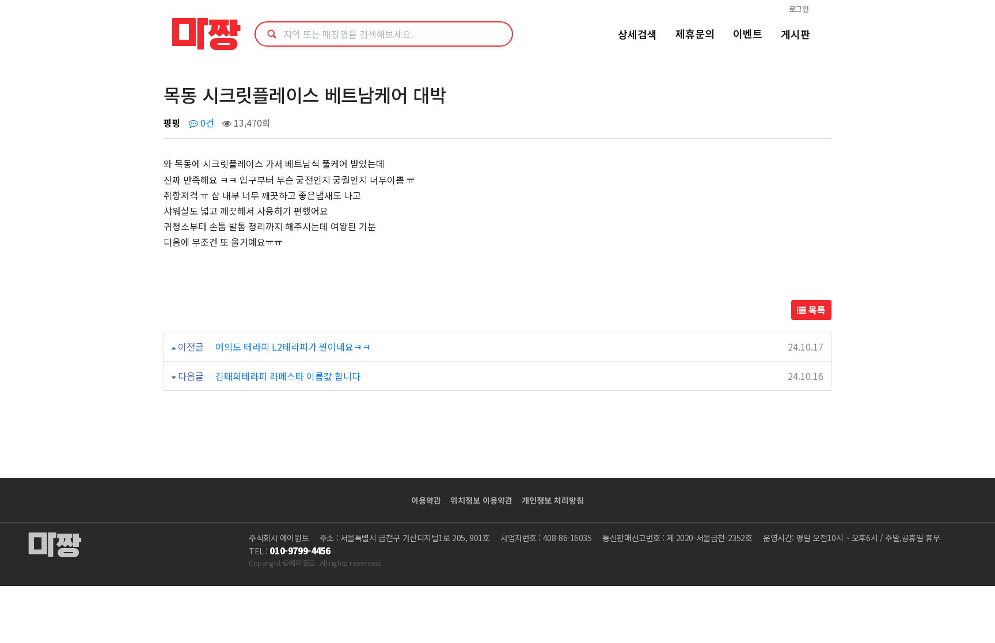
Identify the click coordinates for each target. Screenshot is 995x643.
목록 (816, 310)
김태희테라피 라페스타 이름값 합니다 (287, 376)
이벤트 (747, 33)
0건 (206, 123)
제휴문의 (695, 33)
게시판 (795, 33)
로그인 (799, 8)
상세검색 (637, 33)
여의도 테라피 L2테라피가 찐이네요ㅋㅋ (293, 346)
